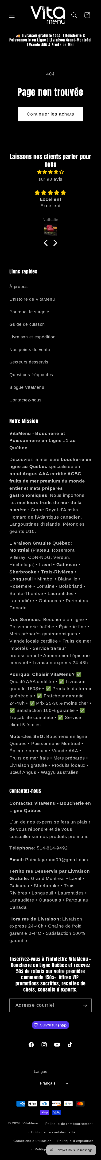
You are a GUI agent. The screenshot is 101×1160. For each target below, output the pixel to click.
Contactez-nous (25, 400)
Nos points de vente (29, 349)
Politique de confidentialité (53, 1132)
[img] (50, 172)
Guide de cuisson (27, 324)
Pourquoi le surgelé (29, 312)
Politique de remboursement (69, 1124)
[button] (11, 15)
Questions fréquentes (31, 374)
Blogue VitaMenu (26, 387)
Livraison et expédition (32, 337)
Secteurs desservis (28, 362)
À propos (18, 286)
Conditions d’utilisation (32, 1141)
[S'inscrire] (84, 1005)
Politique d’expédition (75, 1141)
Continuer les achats (50, 114)
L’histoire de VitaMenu (32, 299)
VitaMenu (30, 1123)
